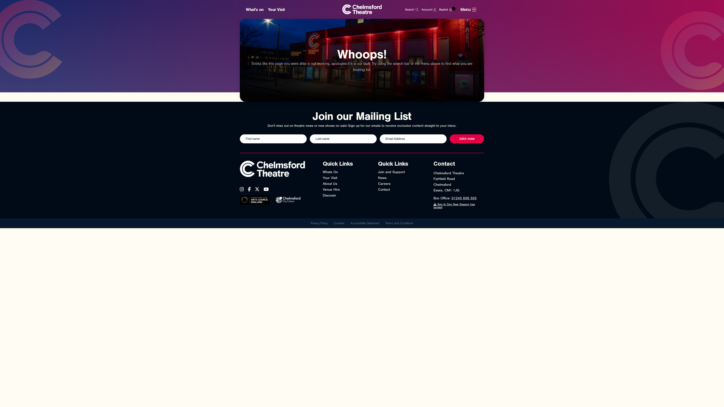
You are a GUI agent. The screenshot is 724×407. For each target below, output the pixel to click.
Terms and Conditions (399, 223)
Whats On (330, 172)
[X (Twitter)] (257, 189)
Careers (384, 184)
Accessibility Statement (364, 223)
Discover (329, 195)
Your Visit (276, 10)
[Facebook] (249, 189)
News (382, 178)
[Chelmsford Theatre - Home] (362, 10)
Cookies (339, 223)
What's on (255, 10)
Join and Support (391, 172)
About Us (330, 184)
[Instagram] (242, 189)
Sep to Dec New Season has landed (454, 206)
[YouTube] (266, 189)
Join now (467, 139)
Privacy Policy (319, 223)
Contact (384, 189)
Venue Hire (331, 189)
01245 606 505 (464, 198)
